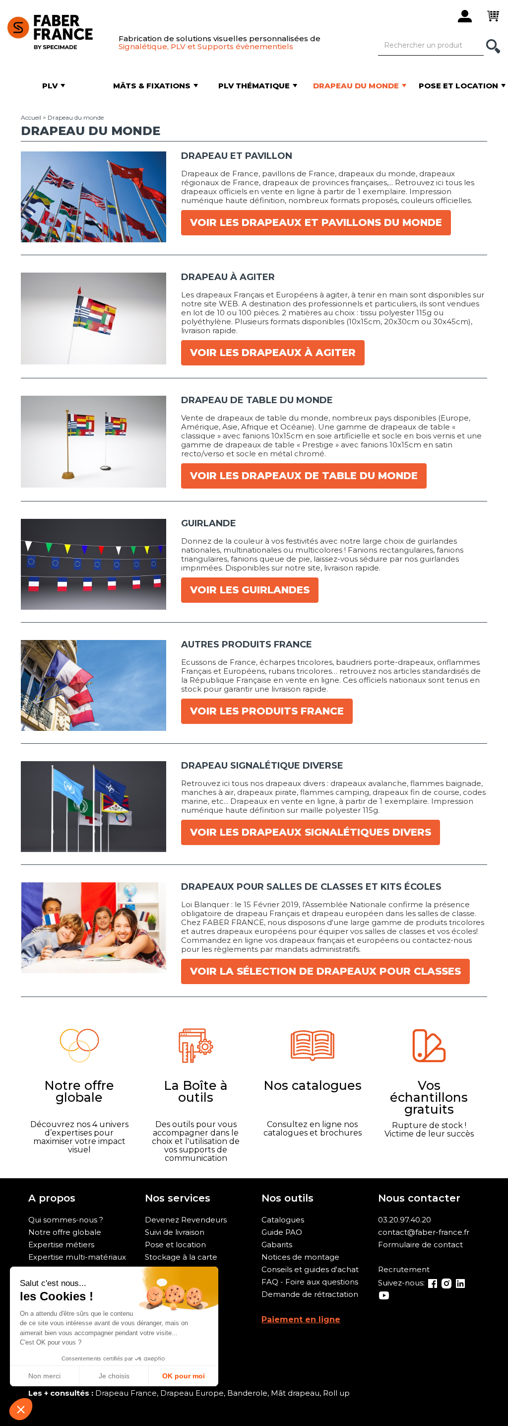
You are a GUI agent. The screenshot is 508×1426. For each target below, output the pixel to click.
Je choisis (114, 1376)
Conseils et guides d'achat (310, 1269)
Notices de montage (300, 1257)
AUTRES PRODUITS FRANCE (246, 644)
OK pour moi (183, 1376)
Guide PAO (281, 1232)
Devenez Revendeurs (186, 1219)
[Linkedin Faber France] (460, 1282)
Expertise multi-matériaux (77, 1257)
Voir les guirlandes (250, 590)
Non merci (44, 1376)
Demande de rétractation (309, 1294)
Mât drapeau (295, 1393)
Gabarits (276, 1244)
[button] (21, 1409)
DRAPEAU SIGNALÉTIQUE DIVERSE (262, 765)
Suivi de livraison (174, 1232)
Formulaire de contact (420, 1244)
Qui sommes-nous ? (65, 1219)
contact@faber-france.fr (423, 1232)
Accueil (31, 117)
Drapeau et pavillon (236, 155)
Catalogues (282, 1219)
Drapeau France (126, 1393)
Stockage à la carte (181, 1257)
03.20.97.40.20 (404, 1219)
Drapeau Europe (192, 1393)
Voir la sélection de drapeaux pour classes (325, 971)
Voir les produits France (267, 711)
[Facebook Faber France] (433, 1282)
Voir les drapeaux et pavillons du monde (316, 222)
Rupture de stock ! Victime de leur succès (429, 1130)
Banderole (247, 1393)
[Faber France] (58, 30)
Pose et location (175, 1244)
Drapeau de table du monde (257, 400)
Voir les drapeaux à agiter (273, 352)
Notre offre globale (64, 1232)
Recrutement (404, 1269)
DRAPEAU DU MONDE (90, 131)
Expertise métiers (61, 1244)
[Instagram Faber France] (446, 1282)
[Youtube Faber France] (384, 1294)
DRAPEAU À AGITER (228, 277)
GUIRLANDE (208, 523)
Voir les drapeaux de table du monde (304, 476)
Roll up (336, 1393)
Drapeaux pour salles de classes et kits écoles (311, 886)
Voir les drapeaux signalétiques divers (310, 832)
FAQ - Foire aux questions (309, 1281)
